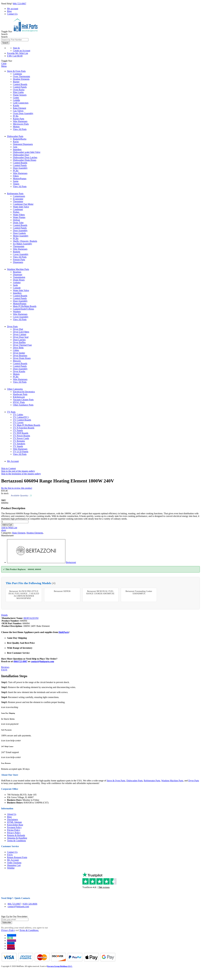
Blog (9, 11)
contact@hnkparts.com (42, 661)
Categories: (6, 533)
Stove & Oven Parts (16, 71)
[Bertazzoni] (36, 562)
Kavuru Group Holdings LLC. (59, 966)
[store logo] (25, 31)
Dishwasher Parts (15, 136)
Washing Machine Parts (18, 269)
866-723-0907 (19, 3)
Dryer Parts (12, 326)
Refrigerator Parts (15, 193)
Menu (4, 66)
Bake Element (18, 533)
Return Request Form (17, 857)
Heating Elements (34, 533)
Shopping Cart (14, 865)
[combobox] (14, 39)
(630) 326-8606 (30, 904)
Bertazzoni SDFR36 (62, 591)
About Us (11, 814)
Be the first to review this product (16, 488)
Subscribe (6, 922)
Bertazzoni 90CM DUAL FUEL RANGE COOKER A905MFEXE (100, 592)
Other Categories (15, 389)
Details (4, 615)
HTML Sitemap (14, 822)
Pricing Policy (13, 830)
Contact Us (12, 14)
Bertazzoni (71, 562)
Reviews (5, 667)
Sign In (16, 48)
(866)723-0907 (20, 661)
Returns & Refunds (16, 835)
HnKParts (64, 632)
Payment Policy (14, 827)
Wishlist (10, 868)
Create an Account (21, 50)
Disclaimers (12, 819)
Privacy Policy (14, 832)
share (3, 530)
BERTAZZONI (31, 618)
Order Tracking (14, 862)
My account (12, 8)
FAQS (4, 670)
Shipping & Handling (17, 838)
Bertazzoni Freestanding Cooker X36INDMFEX (139, 592)
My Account (13, 461)
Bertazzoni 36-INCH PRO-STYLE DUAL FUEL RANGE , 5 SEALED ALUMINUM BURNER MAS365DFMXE (24, 594)
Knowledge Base (15, 825)
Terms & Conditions (16, 840)
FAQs (10, 854)
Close (3, 63)
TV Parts (11, 412)
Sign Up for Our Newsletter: (14, 916)
